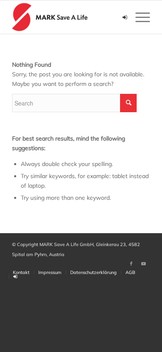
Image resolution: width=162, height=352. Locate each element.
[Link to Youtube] (143, 263)
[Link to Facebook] (131, 263)
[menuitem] (21, 272)
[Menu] (138, 17)
